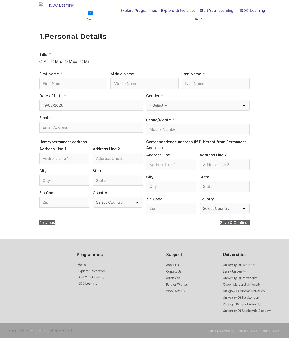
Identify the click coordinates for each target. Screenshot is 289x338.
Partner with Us (177, 284)
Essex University (234, 271)
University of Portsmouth (240, 278)
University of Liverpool (239, 265)
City (43, 171)
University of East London (241, 297)
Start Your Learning (91, 277)
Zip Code (47, 193)
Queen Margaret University (242, 284)
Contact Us (173, 271)
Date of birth (50, 96)
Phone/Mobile (158, 120)
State (97, 171)
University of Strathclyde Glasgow (247, 310)
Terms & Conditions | (222, 330)
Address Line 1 (52, 149)
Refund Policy (270, 330)
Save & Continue (235, 222)
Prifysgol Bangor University (242, 304)
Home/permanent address (63, 142)
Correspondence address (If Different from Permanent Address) (196, 145)
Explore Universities (92, 271)
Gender (153, 96)
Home (82, 264)
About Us (172, 265)
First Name (49, 74)
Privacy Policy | (249, 330)
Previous (47, 222)
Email (44, 118)
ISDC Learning (252, 10)
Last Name (191, 74)
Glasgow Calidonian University (244, 291)
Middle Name (122, 74)
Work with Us (175, 291)
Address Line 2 (106, 149)
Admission (173, 278)
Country (100, 193)
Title (43, 54)
